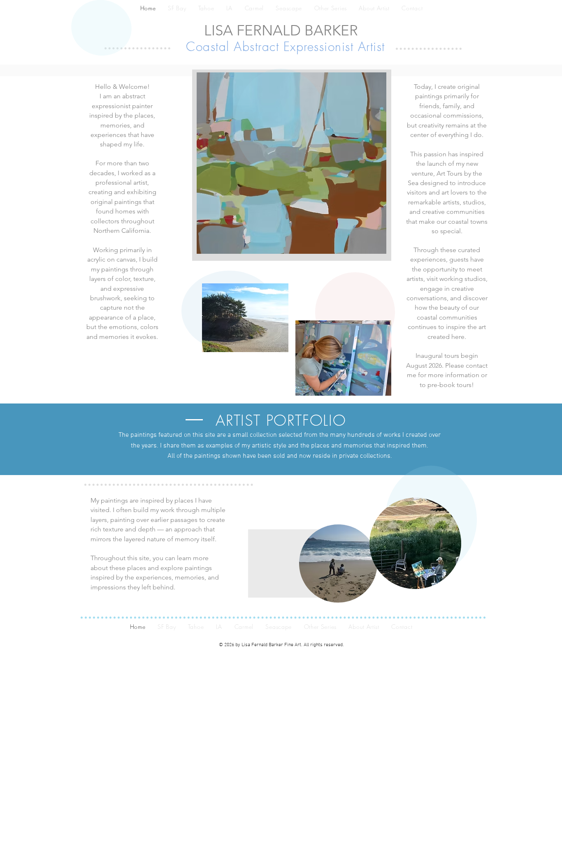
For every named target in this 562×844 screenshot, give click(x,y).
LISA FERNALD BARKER (281, 30)
